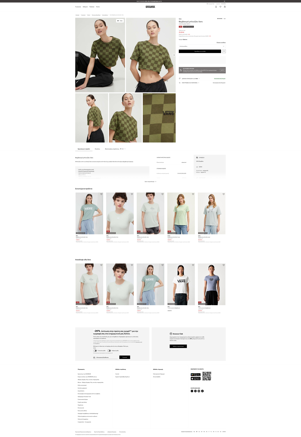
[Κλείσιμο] (224, 1)
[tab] (115, 149)
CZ (199, 431)
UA (220, 431)
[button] (202, 46)
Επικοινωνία (81, 407)
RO (213, 431)
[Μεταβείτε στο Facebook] (192, 391)
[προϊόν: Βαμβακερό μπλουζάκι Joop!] (211, 213)
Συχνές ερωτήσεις (82, 402)
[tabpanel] (150, 167)
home (98, 6)
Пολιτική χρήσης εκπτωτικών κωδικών (87, 416)
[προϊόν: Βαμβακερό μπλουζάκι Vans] (89, 213)
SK (218, 431)
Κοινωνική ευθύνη (82, 410)
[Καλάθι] (225, 7)
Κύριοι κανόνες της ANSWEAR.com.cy (87, 376)
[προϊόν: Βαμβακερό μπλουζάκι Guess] (181, 213)
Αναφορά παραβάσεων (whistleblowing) (88, 413)
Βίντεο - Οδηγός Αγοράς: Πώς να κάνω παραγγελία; (90, 382)
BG (194, 431)
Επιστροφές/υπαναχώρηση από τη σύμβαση (89, 393)
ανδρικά (85, 6)
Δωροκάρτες (81, 390)
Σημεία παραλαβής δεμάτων (122, 376)
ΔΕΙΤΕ (222, 70)
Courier (117, 374)
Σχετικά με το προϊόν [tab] (84, 149)
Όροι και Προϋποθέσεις (99, 431)
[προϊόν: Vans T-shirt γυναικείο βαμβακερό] (181, 284)
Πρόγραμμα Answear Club (84, 396)
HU (206, 431)
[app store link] (196, 378)
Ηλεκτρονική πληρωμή (158, 374)
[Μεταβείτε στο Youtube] (199, 391)
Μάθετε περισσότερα (178, 346)
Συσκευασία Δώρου (83, 399)
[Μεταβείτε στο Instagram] (195, 391)
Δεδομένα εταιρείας (112, 431)
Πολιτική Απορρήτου (83, 419)
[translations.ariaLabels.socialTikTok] (202, 391)
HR (204, 431)
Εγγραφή (125, 357)
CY (196, 431)
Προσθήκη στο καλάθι (200, 51)
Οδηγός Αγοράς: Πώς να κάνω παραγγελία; (88, 379)
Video (121, 20)
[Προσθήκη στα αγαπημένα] (224, 51)
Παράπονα (80, 405)
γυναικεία (78, 6)
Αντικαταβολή (156, 376)
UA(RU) (224, 431)
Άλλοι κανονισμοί (82, 385)
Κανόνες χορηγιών (82, 388)
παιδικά (91, 6)
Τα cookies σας (122, 431)
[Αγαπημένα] (220, 7)
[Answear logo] (150, 6)
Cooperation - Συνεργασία (84, 422)
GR (201, 431)
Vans (180, 18)
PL (211, 431)
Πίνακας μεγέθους (221, 42)
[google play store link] (196, 374)
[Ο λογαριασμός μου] (216, 7)
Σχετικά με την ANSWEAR (84, 374)
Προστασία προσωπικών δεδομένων (83, 431)
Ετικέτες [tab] (97, 149)
